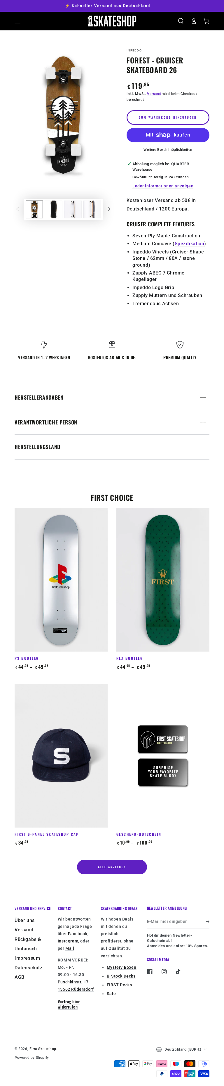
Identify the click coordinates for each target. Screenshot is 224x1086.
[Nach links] (17, 209)
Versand (154, 94)
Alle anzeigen (112, 867)
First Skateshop (42, 1049)
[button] (180, 21)
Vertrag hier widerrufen (69, 1004)
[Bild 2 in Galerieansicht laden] (53, 209)
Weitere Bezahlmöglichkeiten (168, 150)
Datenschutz (29, 968)
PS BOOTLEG (27, 658)
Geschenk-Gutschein (139, 834)
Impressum (27, 958)
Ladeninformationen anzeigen (162, 186)
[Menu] (17, 21)
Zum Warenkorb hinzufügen (168, 117)
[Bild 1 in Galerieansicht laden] (34, 209)
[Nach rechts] (109, 209)
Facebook (78, 933)
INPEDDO (134, 50)
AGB (19, 977)
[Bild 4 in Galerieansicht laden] (92, 209)
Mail (69, 948)
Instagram (68, 941)
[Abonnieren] (207, 921)
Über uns (25, 920)
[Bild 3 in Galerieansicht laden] (73, 209)
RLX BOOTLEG (129, 658)
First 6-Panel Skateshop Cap (47, 834)
